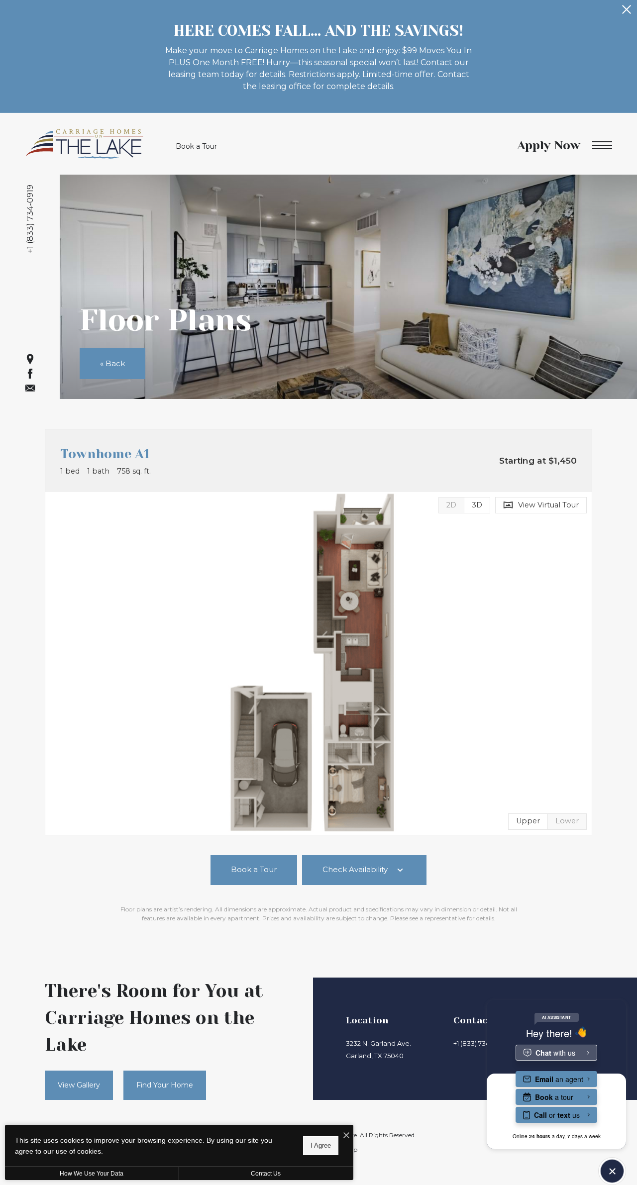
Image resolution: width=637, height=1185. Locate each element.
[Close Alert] (626, 12)
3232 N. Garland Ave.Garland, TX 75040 (378, 1049)
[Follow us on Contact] (30, 388)
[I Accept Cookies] (346, 1136)
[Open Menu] (602, 145)
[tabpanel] (318, 663)
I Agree (321, 1145)
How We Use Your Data (91, 1173)
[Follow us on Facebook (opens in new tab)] (30, 373)
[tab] (451, 505)
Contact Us (266, 1173)
